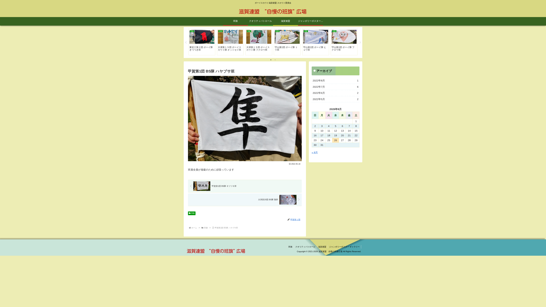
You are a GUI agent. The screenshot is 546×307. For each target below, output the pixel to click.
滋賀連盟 (322, 247)
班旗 (193, 213)
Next (360, 42)
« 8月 (315, 152)
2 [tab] (275, 59)
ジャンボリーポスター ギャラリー (344, 247)
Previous (185, 42)
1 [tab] (270, 59)
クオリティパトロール (305, 247)
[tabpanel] (202, 42)
